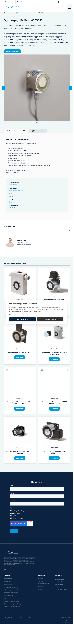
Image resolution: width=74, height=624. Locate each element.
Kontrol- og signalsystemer (12, 606)
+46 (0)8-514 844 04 (22, 243)
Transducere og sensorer (11, 587)
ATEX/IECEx (12, 208)
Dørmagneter (13, 184)
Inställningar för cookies (50, 319)
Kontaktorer (7, 581)
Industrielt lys (8, 579)
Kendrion (11, 196)
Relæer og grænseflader (11, 601)
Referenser (45, 2)
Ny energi (41, 586)
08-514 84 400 (10, 2)
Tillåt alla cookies (22, 319)
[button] (36, 122)
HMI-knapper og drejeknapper (13, 604)
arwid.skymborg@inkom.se (24, 244)
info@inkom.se (23, 2)
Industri (40, 589)
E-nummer (21, 190)
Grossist (11, 202)
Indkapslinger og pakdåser (12, 590)
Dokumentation (63, 2)
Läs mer (11, 314)
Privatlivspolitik (66, 618)
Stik (5, 598)
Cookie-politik (65, 620)
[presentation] (4, 88)
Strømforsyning (8, 595)
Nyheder (52, 2)
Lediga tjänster (66, 622)
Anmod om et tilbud (12, 51)
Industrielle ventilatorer (11, 593)
